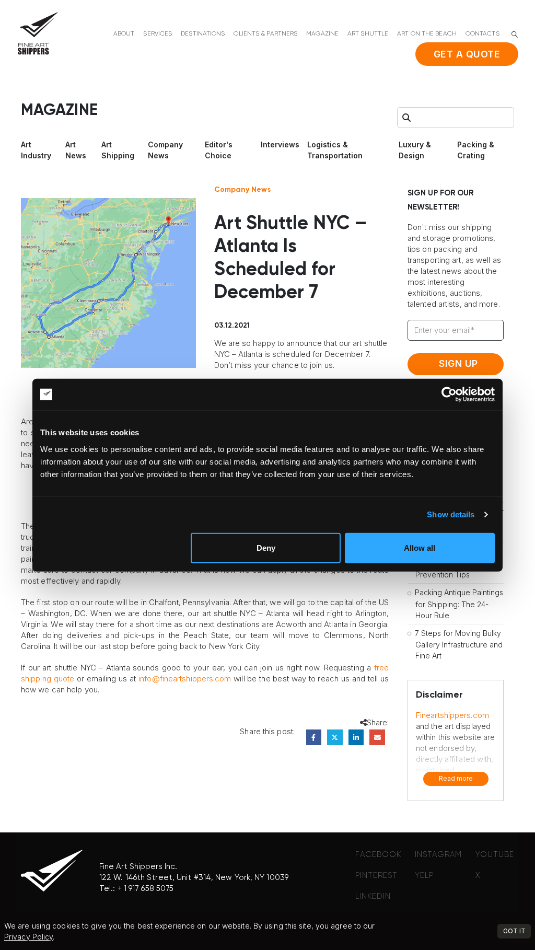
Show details (450, 514)
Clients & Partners (265, 34)
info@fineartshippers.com (184, 678)
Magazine (322, 34)
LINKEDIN (373, 896)
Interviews (280, 144)
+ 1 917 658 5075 (146, 889)
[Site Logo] (38, 33)
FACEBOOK (378, 855)
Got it (514, 931)
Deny (266, 547)
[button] (514, 34)
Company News (242, 189)
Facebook (313, 737)
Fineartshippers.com (452, 715)
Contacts (482, 34)
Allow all (419, 547)
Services (157, 34)
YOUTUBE (494, 855)
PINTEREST (376, 875)
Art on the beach (427, 34)
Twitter (334, 737)
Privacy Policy (28, 936)
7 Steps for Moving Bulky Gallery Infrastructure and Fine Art (459, 645)
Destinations (203, 34)
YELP (424, 875)
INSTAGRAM (438, 855)
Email (377, 737)
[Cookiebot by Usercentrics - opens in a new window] (449, 394)
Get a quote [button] (467, 54)
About (124, 34)
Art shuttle (367, 34)
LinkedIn (356, 737)
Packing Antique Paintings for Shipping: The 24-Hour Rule (459, 604)
